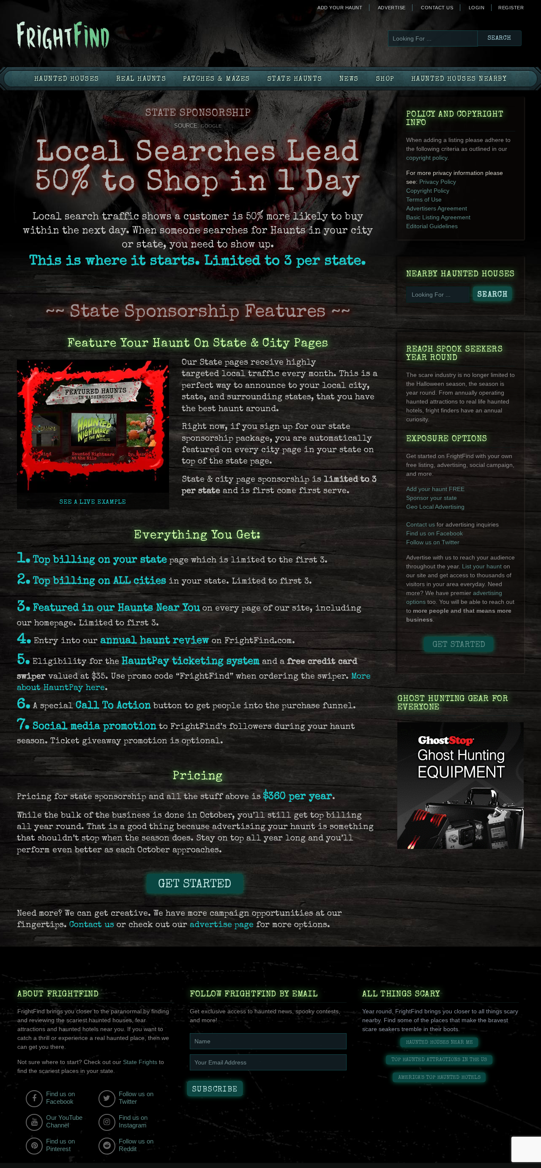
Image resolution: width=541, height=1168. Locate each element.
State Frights (140, 1062)
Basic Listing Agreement (438, 217)
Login (477, 7)
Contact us (91, 925)
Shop (385, 79)
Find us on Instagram (133, 1121)
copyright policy (426, 157)
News (349, 79)
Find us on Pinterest (60, 1145)
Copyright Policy (427, 190)
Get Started (194, 885)
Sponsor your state (431, 497)
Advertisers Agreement (436, 208)
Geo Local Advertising (435, 506)
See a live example (93, 502)
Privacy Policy (437, 181)
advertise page (222, 925)
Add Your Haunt (339, 7)
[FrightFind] (97, 37)
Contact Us (437, 7)
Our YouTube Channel (64, 1121)
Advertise (392, 7)
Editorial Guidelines (432, 226)
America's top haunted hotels (439, 1078)
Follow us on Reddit (136, 1145)
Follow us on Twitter (432, 542)
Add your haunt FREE (435, 489)
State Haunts (294, 79)
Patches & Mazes (216, 79)
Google (211, 125)
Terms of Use (424, 199)
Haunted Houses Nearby (459, 79)
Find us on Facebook (434, 533)
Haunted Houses (66, 79)
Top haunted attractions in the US (439, 1060)
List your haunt (482, 566)
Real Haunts (141, 79)
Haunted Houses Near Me (439, 1042)
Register (511, 7)
